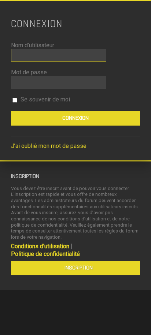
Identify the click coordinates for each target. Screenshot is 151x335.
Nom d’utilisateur (32, 45)
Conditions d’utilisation (40, 246)
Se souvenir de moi (44, 99)
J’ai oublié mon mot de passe (48, 145)
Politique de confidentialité (45, 253)
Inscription (79, 268)
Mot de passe (29, 72)
